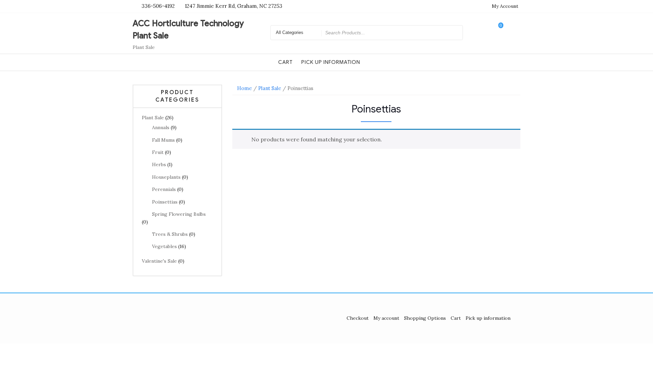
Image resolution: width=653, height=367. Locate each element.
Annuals (160, 127)
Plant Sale (153, 118)
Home (244, 88)
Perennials (164, 189)
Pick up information (330, 62)
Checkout (358, 318)
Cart (285, 62)
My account (386, 318)
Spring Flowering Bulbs (179, 214)
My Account (505, 6)
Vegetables (164, 246)
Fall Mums (163, 140)
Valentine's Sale (159, 261)
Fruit (158, 152)
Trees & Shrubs (170, 234)
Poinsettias (165, 202)
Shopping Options (425, 318)
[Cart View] (496, 32)
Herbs (159, 164)
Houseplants (166, 177)
